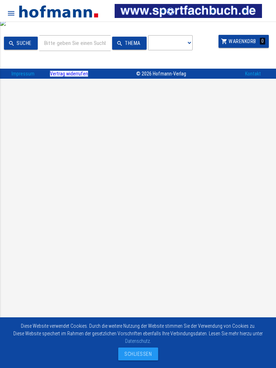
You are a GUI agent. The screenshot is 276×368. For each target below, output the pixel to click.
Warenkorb (242, 41)
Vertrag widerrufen (69, 74)
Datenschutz (137, 341)
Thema (128, 43)
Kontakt (253, 74)
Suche (20, 43)
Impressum (23, 74)
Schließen (136, 354)
